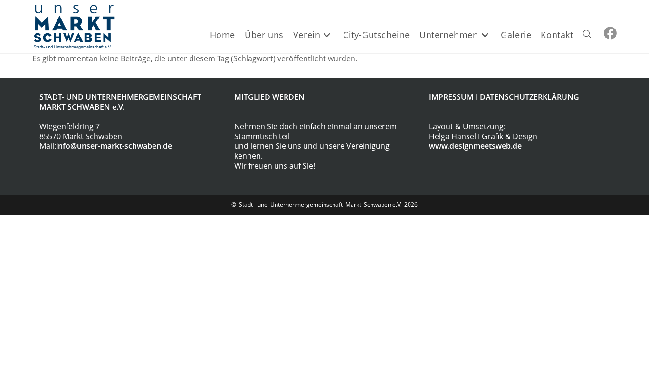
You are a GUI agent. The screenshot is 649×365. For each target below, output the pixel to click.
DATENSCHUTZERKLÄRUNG (529, 97)
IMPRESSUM (451, 97)
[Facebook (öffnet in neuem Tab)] (610, 33)
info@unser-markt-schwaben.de (114, 146)
